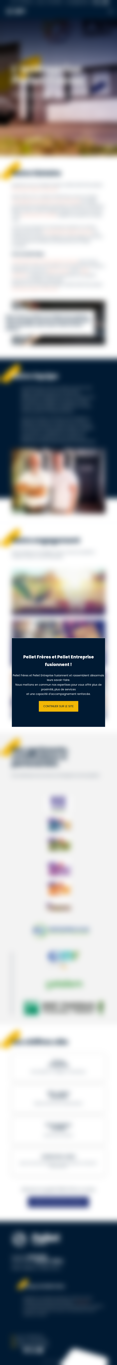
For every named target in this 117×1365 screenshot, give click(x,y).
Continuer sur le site (58, 706)
